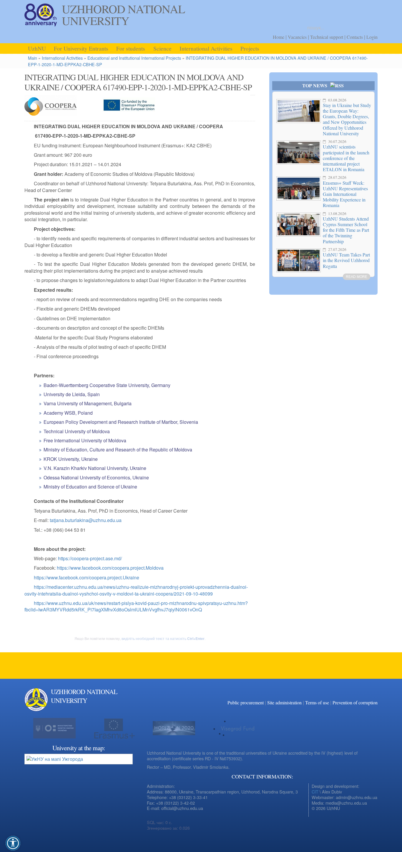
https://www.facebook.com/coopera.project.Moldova (110, 567)
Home (278, 37)
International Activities (206, 48)
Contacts (355, 37)
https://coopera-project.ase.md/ (90, 558)
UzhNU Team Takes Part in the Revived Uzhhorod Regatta (346, 260)
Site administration (284, 702)
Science (162, 48)
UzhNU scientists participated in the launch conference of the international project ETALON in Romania (346, 158)
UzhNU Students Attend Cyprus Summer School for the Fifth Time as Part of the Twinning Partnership (346, 230)
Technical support (326, 37)
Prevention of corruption (355, 702)
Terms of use (317, 702)
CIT (315, 791)
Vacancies (297, 37)
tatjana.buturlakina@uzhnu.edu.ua (86, 520)
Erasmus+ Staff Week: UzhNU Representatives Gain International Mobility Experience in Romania (345, 194)
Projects (249, 48)
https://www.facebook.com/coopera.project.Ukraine (86, 577)
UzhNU (37, 48)
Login (372, 37)
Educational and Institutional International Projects (134, 58)
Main (32, 58)
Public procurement (245, 702)
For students (130, 48)
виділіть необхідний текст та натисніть (163, 638)
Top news (314, 85)
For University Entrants (81, 48)
